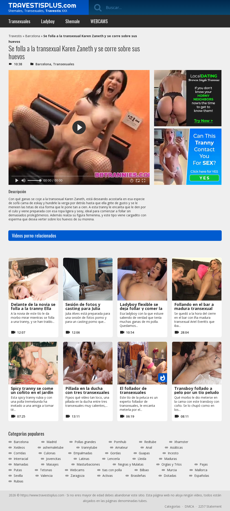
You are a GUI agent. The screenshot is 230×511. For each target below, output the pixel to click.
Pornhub (120, 442)
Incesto (173, 453)
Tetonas (46, 470)
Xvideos (19, 447)
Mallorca (201, 470)
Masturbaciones (88, 464)
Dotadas (170, 475)
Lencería (113, 459)
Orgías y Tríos (171, 464)
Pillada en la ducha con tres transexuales (87, 390)
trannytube (89, 447)
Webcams (77, 470)
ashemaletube (53, 447)
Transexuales (19, 21)
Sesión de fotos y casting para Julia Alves (82, 308)
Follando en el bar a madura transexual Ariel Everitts (194, 308)
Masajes (52, 464)
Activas (107, 475)
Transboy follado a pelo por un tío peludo (196, 390)
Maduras (170, 459)
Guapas (144, 453)
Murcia (172, 470)
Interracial (21, 459)
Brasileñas (138, 475)
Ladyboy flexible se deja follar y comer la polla (141, 308)
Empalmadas (82, 453)
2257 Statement (210, 506)
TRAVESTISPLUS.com (42, 5)
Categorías (172, 506)
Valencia (47, 475)
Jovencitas (53, 459)
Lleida (142, 459)
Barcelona (32, 36)
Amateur (121, 447)
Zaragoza (77, 475)
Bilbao (144, 470)
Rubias (18, 481)
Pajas (204, 464)
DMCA (189, 506)
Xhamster (181, 442)
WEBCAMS (99, 21)
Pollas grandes (85, 442)
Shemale (72, 21)
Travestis (15, 36)
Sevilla (18, 475)
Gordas (115, 453)
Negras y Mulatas (131, 464)
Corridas (20, 453)
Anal (149, 447)
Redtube (150, 442)
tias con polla (112, 470)
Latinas (84, 459)
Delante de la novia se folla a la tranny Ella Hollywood (33, 308)
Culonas (49, 453)
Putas (18, 470)
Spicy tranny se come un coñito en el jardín (32, 390)
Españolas (201, 475)
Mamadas (21, 464)
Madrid (51, 442)
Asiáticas (176, 447)
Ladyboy (48, 21)
